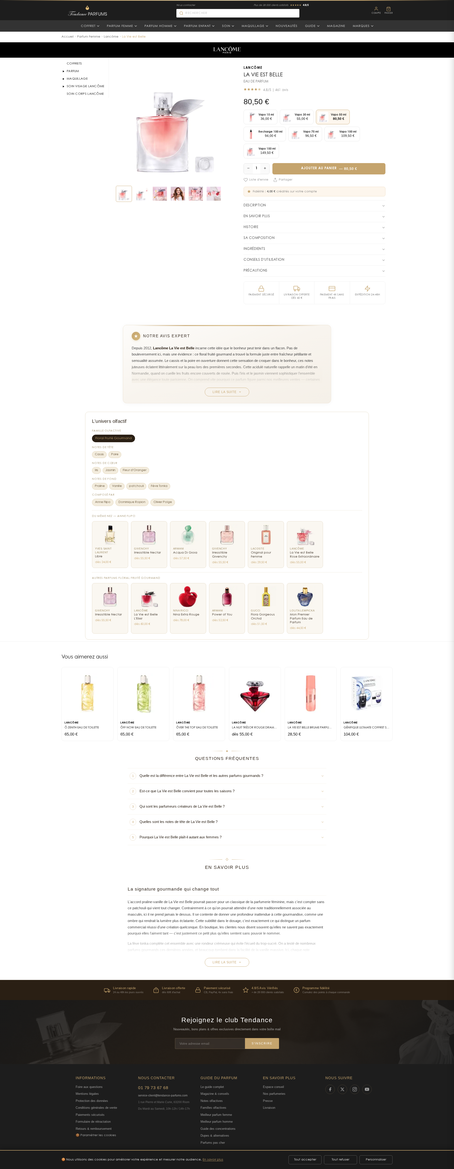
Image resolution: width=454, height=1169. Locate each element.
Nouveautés (286, 26)
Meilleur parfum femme (216, 1115)
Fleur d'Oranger (134, 470)
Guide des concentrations (218, 1128)
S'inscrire (262, 1043)
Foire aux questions (89, 1087)
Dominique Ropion (131, 502)
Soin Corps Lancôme (85, 93)
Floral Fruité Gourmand (113, 438)
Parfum (73, 71)
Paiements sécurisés (90, 1115)
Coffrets (74, 63)
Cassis (99, 454)
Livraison (269, 1107)
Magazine (336, 26)
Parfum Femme (120, 26)
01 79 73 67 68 (153, 1087)
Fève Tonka (159, 486)
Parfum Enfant (197, 26)
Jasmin (110, 470)
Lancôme (111, 36)
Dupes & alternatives (215, 1135)
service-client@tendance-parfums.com (163, 1095)
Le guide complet (212, 1087)
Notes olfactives (212, 1101)
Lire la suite (224, 392)
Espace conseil (273, 1087)
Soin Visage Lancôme (86, 86)
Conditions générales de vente (96, 1107)
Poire (114, 454)
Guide (310, 26)
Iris (96, 470)
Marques (361, 26)
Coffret (88, 26)
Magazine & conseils (215, 1093)
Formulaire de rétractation (93, 1121)
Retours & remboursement (94, 1128)
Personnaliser (376, 1159)
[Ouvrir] (63, 71)
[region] (227, 990)
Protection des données (92, 1101)
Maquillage (253, 26)
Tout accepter (305, 1159)
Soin (226, 26)
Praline (100, 486)
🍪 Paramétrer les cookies (96, 1135)
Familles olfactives (213, 1107)
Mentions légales (87, 1093)
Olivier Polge (162, 502)
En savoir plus (213, 1159)
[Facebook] (330, 1089)
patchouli (136, 486)
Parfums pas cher (213, 1142)
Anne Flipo (102, 502)
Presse (268, 1101)
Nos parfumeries (274, 1093)
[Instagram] (354, 1089)
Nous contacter (185, 5)
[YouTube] (367, 1089)
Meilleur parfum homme (217, 1121)
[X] (342, 1089)
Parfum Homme (158, 26)
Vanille (117, 486)
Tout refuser (340, 1159)
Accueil (67, 36)
